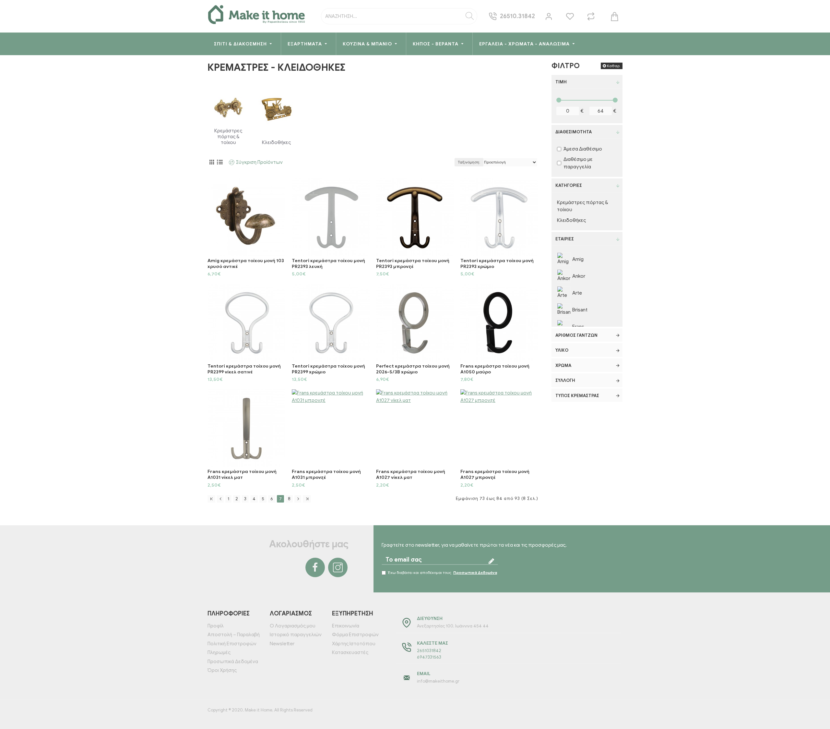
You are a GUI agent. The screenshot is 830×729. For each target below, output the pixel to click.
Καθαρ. (614, 65)
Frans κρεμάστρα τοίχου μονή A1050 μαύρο (494, 369)
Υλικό (561, 350)
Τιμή (561, 82)
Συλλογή (565, 380)
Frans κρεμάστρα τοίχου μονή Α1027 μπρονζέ (494, 474)
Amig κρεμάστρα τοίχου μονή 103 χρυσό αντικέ (246, 263)
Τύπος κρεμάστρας (577, 395)
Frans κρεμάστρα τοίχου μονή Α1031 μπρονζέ (326, 474)
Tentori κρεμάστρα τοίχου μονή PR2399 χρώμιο (328, 369)
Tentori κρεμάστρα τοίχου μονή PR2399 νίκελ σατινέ (244, 369)
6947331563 (429, 657)
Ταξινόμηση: (469, 162)
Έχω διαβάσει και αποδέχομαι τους (442, 572)
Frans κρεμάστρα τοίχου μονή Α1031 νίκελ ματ (242, 474)
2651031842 (429, 650)
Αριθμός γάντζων (576, 335)
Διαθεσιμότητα (573, 132)
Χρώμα (563, 365)
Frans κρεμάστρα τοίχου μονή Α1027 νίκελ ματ (410, 474)
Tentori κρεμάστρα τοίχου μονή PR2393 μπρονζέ (412, 263)
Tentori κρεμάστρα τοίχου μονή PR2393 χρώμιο (497, 263)
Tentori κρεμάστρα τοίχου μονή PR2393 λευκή (328, 263)
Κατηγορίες (568, 185)
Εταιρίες (564, 239)
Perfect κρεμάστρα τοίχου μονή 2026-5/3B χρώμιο (413, 369)
